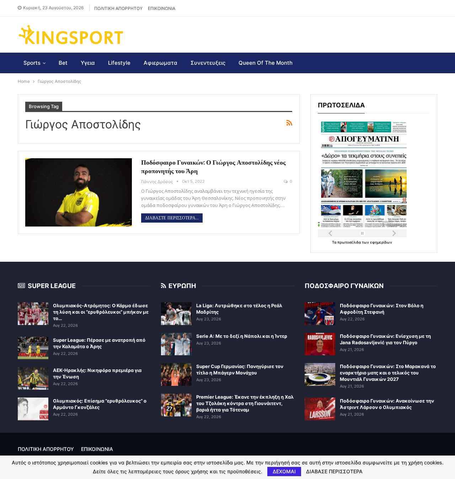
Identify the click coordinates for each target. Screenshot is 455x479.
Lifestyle (119, 62)
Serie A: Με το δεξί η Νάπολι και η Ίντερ (241, 336)
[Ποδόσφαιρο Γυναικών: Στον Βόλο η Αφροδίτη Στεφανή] (320, 313)
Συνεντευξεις (208, 62)
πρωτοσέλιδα (349, 242)
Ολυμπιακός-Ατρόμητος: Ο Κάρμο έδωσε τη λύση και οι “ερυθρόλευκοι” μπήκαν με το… (101, 312)
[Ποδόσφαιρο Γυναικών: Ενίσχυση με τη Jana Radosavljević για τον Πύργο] (320, 344)
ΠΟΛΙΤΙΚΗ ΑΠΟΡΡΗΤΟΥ (118, 8)
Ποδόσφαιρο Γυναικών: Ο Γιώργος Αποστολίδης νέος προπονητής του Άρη (213, 166)
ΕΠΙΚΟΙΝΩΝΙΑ (161, 8)
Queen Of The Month (266, 62)
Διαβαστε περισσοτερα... (172, 217)
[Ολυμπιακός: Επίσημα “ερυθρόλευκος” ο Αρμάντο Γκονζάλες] (33, 409)
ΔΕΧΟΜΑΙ (284, 471)
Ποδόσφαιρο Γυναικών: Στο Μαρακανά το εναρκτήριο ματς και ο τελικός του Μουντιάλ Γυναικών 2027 (388, 372)
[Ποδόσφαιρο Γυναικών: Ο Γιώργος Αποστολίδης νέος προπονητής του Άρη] (78, 192)
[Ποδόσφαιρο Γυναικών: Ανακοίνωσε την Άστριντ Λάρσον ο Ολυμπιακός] (320, 409)
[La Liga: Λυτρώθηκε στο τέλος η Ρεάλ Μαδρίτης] (176, 313)
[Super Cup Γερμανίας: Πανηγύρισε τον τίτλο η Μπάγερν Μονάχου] (176, 374)
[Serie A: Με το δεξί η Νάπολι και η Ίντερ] (176, 344)
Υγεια (88, 62)
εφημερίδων (381, 242)
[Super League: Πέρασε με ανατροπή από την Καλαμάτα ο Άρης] (33, 348)
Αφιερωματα (160, 62)
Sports (32, 62)
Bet (63, 62)
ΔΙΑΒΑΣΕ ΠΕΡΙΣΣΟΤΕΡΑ (334, 471)
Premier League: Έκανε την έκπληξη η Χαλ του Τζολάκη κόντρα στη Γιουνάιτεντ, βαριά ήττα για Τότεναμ (245, 403)
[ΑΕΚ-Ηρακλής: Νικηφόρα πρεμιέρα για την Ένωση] (33, 378)
